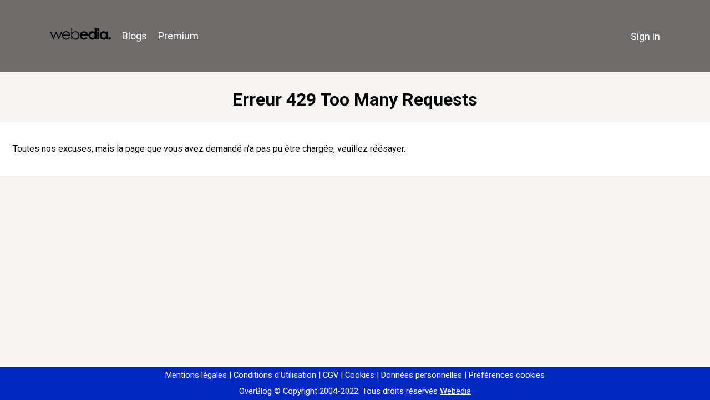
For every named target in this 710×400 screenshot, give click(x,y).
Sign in (645, 36)
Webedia (455, 391)
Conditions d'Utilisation (275, 375)
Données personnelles (421, 375)
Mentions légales (196, 375)
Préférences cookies (507, 375)
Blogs (134, 36)
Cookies (359, 375)
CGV (330, 375)
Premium (178, 36)
